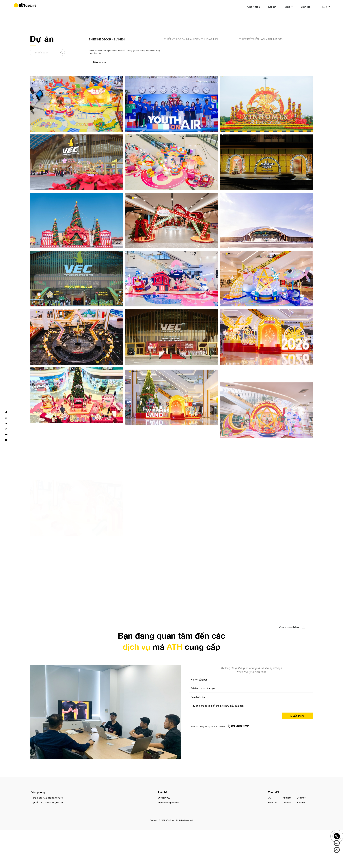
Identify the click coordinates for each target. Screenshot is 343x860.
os (6, 423)
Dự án (272, 6)
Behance (301, 797)
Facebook (272, 802)
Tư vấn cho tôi (297, 715)
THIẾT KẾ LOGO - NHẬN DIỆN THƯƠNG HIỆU (191, 39)
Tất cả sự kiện (99, 61)
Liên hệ (306, 6)
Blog (287, 6)
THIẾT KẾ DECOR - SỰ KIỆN (107, 39)
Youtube (301, 802)
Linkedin (286, 802)
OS (269, 797)
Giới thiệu (253, 6)
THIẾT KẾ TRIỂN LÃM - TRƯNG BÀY (261, 39)
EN (323, 6)
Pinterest (286, 797)
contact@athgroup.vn (168, 802)
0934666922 (164, 797)
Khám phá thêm (289, 627)
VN (330, 6)
